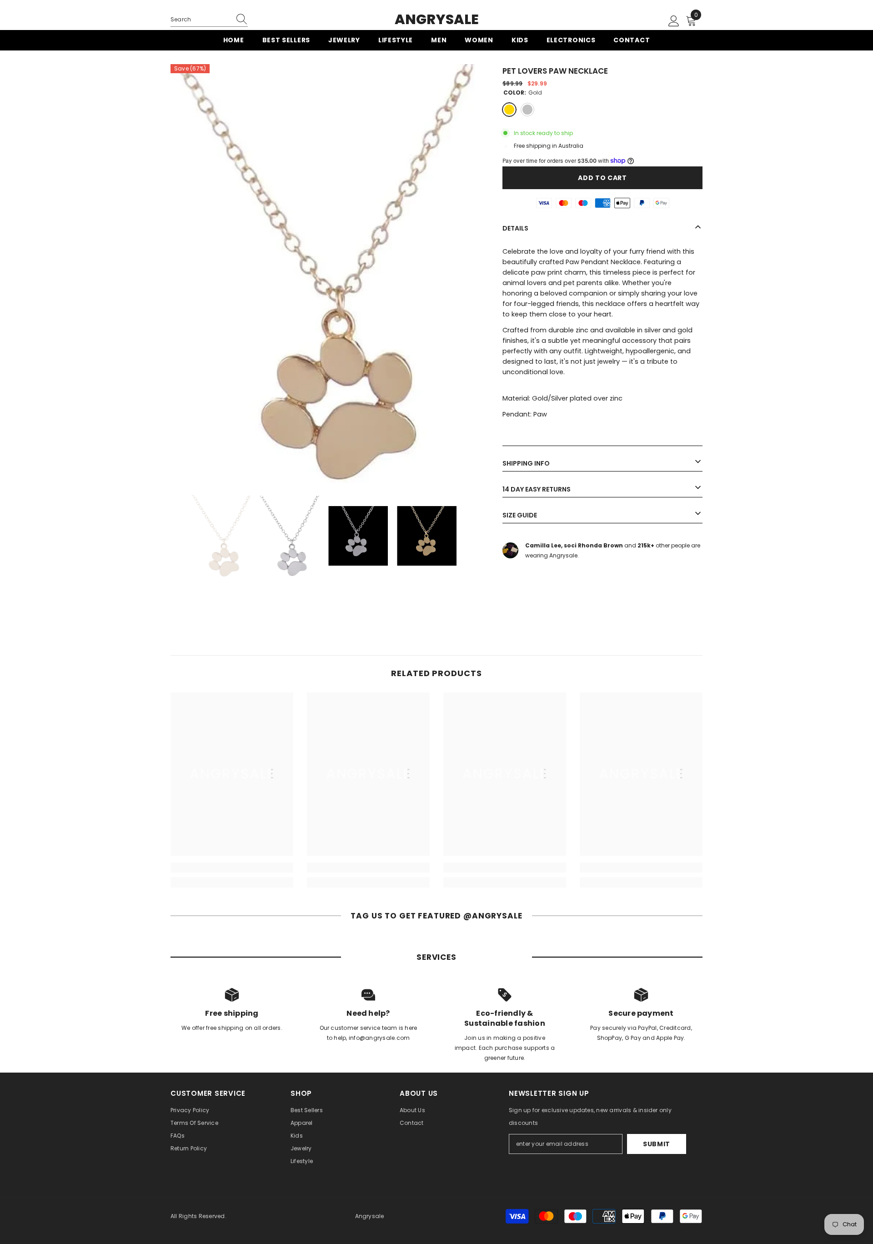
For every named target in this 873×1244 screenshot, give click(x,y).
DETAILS (515, 227)
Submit (656, 1144)
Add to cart (602, 177)
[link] (232, 868)
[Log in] (673, 21)
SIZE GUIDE (519, 514)
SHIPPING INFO (526, 462)
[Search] (209, 20)
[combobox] (201, 19)
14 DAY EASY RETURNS (536, 488)
